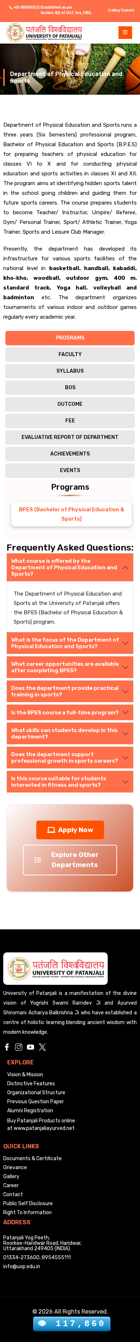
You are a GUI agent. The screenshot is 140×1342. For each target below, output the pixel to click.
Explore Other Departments (75, 859)
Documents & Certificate (32, 1158)
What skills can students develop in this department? (64, 733)
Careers (127, 10)
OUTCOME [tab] (70, 404)
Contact (13, 1194)
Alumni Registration (30, 1111)
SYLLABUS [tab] (70, 371)
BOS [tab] (70, 388)
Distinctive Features (31, 1084)
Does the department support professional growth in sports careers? (64, 757)
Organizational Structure (36, 1093)
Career (11, 1185)
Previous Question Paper (35, 1102)
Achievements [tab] (70, 454)
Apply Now (75, 830)
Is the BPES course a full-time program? (65, 712)
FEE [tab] (70, 421)
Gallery (114, 10)
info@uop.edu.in (21, 1267)
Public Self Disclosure (28, 1203)
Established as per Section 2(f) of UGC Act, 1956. (66, 10)
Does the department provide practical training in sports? (64, 691)
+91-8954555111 (27, 7)
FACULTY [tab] (70, 354)
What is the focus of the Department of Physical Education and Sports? (65, 643)
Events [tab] (70, 470)
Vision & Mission (25, 1075)
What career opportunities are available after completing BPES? (65, 667)
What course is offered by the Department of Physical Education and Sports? (64, 567)
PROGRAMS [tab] (70, 338)
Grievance (15, 1167)
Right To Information (27, 1212)
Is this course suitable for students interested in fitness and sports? (58, 781)
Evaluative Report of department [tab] (70, 437)
